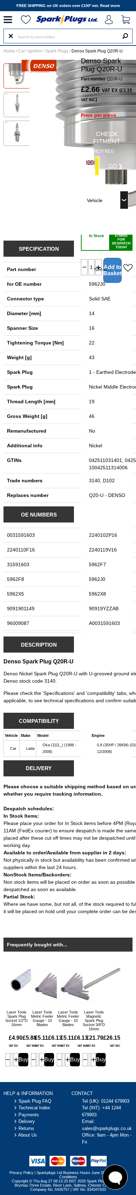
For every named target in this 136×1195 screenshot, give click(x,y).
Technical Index (34, 1107)
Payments (28, 1114)
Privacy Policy (21, 1173)
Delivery (26, 1121)
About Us (27, 1135)
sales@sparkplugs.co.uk (107, 1128)
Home (9, 51)
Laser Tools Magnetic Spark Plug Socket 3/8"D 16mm (94, 1020)
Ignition (35, 51)
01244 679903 (115, 1101)
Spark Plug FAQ (34, 1101)
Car (21, 51)
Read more (110, 5)
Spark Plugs (56, 51)
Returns (26, 1128)
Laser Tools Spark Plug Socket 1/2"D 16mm (16, 1018)
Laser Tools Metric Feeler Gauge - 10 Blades (42, 1018)
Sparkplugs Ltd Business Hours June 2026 (73, 1173)
